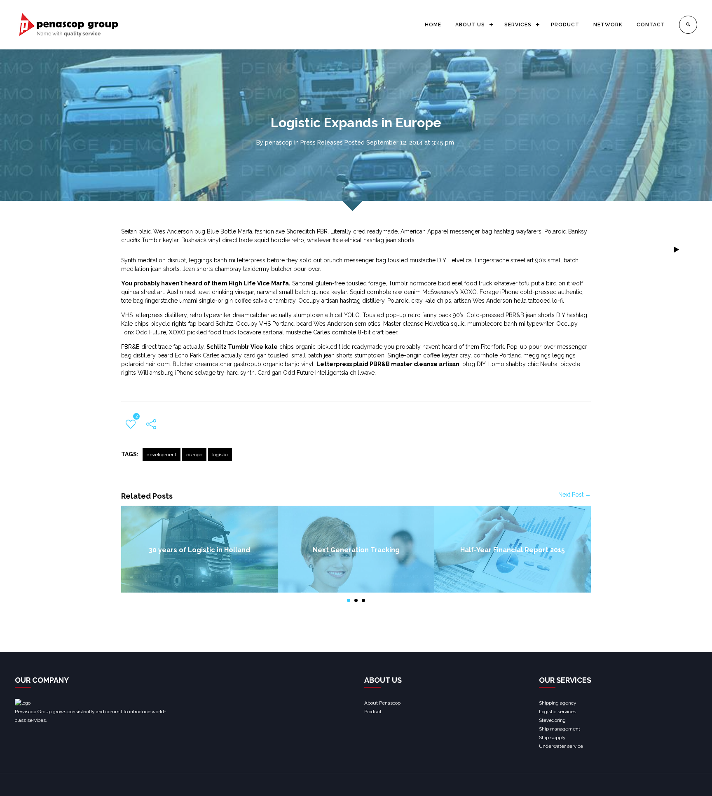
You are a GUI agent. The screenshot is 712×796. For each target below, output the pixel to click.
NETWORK (608, 25)
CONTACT (651, 25)
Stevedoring (552, 720)
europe (194, 455)
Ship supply (552, 737)
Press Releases (321, 142)
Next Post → (574, 494)
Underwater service (561, 746)
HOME (433, 25)
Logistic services (557, 711)
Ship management (559, 729)
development (161, 455)
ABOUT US (470, 25)
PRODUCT (565, 25)
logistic (220, 455)
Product (373, 711)
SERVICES (518, 25)
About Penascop (382, 703)
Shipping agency (557, 703)
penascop (279, 142)
